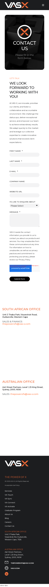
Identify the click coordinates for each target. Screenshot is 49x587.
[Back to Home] (17, 5)
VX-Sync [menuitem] (8, 499)
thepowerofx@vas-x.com (16, 324)
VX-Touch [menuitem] (9, 495)
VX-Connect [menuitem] (10, 503)
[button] (3, 583)
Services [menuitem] (8, 491)
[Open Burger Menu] (43, 5)
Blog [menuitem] (7, 518)
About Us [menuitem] (9, 514)
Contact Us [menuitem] (9, 526)
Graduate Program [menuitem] (12, 510)
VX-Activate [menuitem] (10, 506)
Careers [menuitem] (8, 522)
